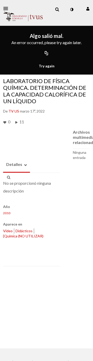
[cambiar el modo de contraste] (71, 9)
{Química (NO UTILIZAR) (23, 236)
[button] (7, 8)
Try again (47, 66)
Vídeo (8, 231)
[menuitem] (57, 9)
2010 (6, 213)
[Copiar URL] (46, 54)
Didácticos (24, 231)
